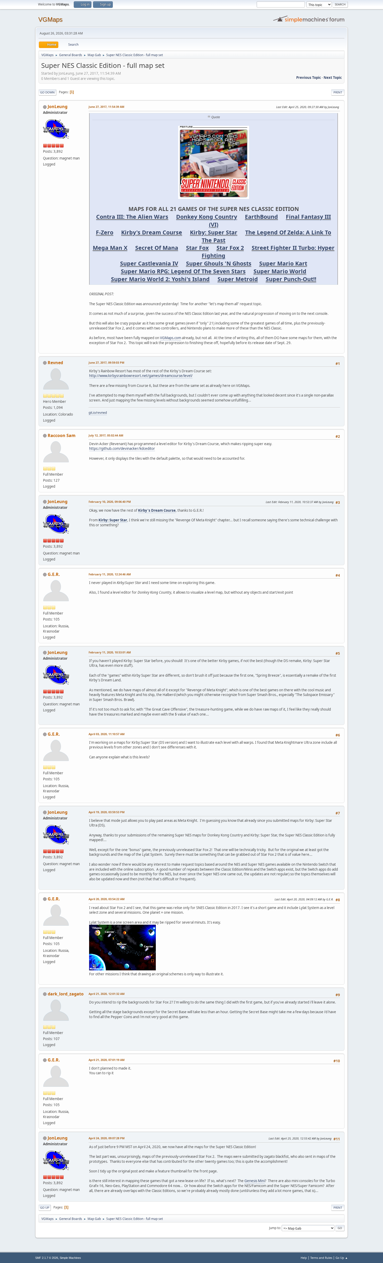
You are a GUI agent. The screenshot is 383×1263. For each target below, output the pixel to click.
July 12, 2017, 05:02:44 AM (106, 435)
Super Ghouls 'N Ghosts (218, 263)
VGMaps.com (170, 337)
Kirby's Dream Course (151, 232)
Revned (55, 362)
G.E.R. (54, 574)
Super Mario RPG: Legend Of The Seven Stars (183, 271)
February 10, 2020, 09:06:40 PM (110, 502)
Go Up (44, 1207)
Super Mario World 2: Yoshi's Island (160, 279)
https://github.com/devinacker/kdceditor (122, 448)
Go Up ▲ (342, 1258)
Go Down (47, 92)
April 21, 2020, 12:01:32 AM (107, 994)
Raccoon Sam (62, 435)
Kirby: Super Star (213, 232)
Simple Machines (70, 1257)
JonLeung (57, 106)
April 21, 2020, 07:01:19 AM (107, 1060)
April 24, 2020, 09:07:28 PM (107, 1138)
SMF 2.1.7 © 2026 (46, 1257)
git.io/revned (98, 412)
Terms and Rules (321, 1258)
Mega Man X (110, 247)
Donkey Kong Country (206, 216)
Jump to (274, 1228)
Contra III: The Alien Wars (132, 216)
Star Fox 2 (230, 247)
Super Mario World (280, 271)
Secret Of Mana (156, 247)
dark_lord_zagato (66, 994)
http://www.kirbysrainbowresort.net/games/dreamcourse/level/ (141, 375)
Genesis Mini (254, 1180)
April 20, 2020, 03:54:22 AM (107, 899)
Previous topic (308, 77)
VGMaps (50, 19)
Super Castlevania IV (149, 263)
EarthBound (261, 216)
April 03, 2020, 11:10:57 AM (107, 734)
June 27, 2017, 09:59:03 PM (106, 362)
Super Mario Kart (283, 263)
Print (337, 92)
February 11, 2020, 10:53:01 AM (110, 652)
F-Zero (104, 232)
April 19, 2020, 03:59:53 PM (107, 812)
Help (304, 1258)
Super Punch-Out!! (291, 279)
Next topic (333, 77)
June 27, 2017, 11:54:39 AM (106, 107)
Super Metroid (238, 279)
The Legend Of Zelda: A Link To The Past (266, 236)
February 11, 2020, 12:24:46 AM (110, 574)
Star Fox (197, 247)
